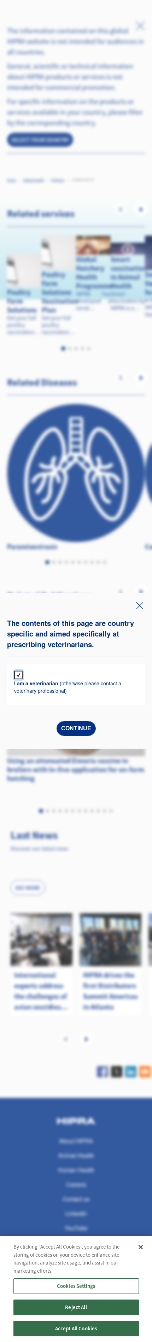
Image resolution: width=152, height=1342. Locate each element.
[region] (76, 1289)
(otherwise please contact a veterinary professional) (67, 687)
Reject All (76, 1307)
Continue (76, 728)
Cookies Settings (76, 1286)
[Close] (140, 1247)
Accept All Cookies (76, 1328)
